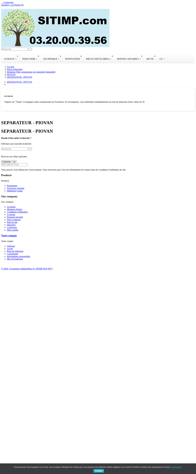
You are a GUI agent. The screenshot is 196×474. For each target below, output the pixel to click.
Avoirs (10, 248)
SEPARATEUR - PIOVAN (19, 82)
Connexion (12, 227)
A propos (11, 214)
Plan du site (12, 222)
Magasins (11, 225)
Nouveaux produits (15, 188)
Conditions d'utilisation (17, 212)
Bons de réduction (15, 251)
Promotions (12, 185)
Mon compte (12, 230)
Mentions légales (14, 209)
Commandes (12, 254)
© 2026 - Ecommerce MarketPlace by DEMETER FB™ (27, 268)
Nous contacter (14, 219)
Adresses (11, 246)
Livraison (11, 207)
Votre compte (9, 235)
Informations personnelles (18, 256)
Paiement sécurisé (15, 217)
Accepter (98, 471)
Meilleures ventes (15, 191)
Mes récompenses (15, 259)
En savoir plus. (176, 467)
